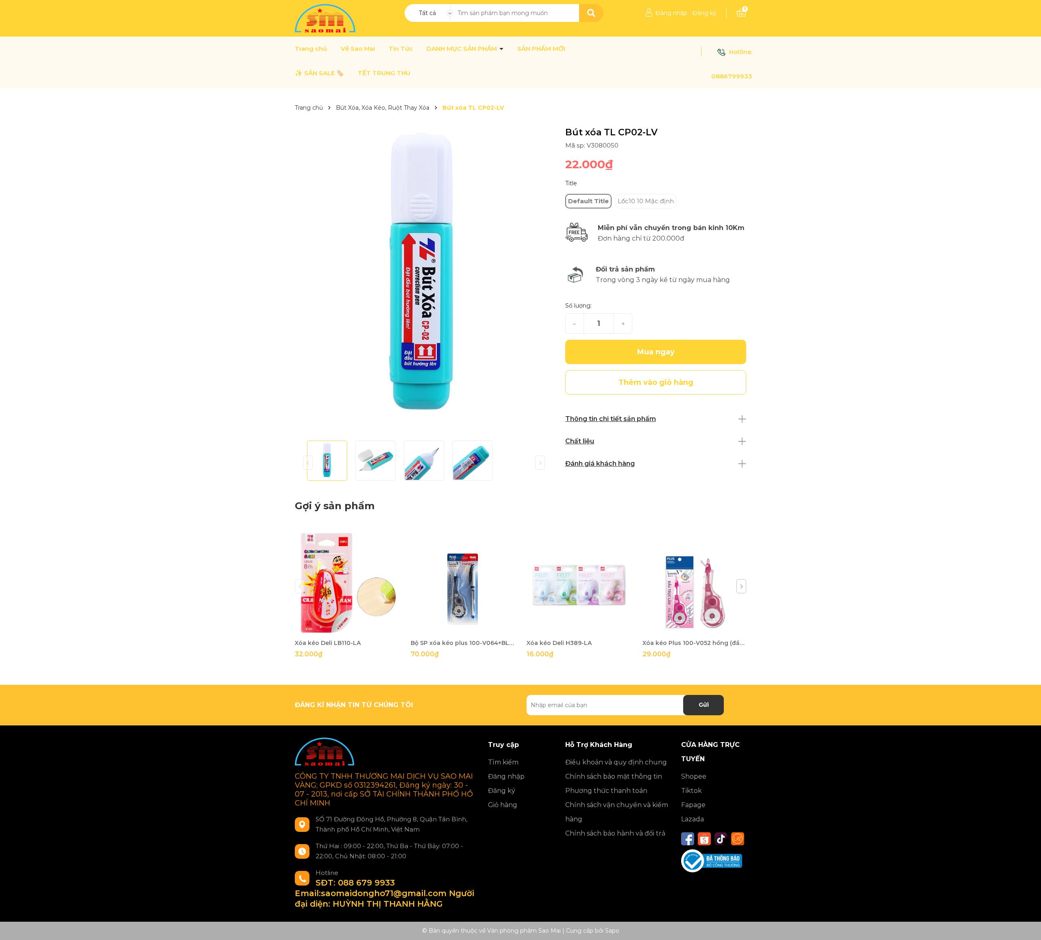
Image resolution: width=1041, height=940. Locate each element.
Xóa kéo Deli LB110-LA (328, 643)
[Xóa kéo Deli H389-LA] (578, 583)
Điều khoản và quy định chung (616, 762)
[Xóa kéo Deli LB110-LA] (347, 583)
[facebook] (687, 838)
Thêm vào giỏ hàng (352, 627)
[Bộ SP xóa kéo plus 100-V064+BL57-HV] (462, 583)
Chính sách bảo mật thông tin (613, 776)
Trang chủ (311, 48)
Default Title (588, 201)
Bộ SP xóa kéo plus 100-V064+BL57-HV (462, 643)
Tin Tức (401, 48)
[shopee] (704, 838)
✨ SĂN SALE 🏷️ (319, 73)
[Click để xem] (424, 280)
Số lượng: (578, 305)
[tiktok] (720, 838)
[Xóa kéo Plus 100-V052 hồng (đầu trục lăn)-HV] (694, 583)
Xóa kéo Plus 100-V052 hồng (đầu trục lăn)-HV (694, 643)
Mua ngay (656, 351)
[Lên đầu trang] (1027, 926)
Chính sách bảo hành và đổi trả (615, 833)
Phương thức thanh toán (606, 791)
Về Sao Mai (358, 48)
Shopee (693, 776)
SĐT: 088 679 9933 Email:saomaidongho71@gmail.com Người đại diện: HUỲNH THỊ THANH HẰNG (384, 893)
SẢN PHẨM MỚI (541, 48)
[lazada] (737, 838)
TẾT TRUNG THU (384, 73)
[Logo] (326, 18)
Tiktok (691, 791)
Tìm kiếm (503, 762)
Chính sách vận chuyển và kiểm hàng (616, 812)
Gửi (704, 704)
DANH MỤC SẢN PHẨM (463, 48)
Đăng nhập (671, 13)
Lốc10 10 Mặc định (646, 201)
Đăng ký (705, 13)
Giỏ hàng (502, 805)
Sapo (612, 930)
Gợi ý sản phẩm (335, 506)
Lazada (692, 819)
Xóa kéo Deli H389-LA (559, 643)
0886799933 (731, 76)
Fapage (693, 805)
